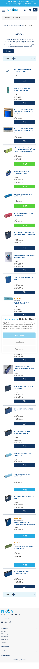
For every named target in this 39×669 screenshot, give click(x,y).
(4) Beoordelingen (18, 520)
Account (4, 628)
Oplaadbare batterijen (17, 25)
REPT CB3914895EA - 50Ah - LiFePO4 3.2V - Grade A (22, 432)
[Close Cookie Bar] (35, 318)
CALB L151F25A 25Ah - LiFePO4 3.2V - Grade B (23, 387)
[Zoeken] (34, 17)
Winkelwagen (5, 634)
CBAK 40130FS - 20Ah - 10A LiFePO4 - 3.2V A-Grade (22, 303)
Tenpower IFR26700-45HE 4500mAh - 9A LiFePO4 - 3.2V (24, 547)
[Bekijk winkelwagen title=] (35, 9)
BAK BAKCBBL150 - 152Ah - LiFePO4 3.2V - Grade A (22, 573)
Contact (3, 642)
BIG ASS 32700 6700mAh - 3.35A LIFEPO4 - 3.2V (23, 214)
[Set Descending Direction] (15, 58)
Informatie (5, 646)
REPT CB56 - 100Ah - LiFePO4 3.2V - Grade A (24, 497)
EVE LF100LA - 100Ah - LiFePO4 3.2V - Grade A (23, 410)
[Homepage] (12, 9)
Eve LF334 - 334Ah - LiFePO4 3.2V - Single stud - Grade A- (24, 256)
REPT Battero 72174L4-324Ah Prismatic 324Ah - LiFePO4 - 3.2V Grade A (24, 234)
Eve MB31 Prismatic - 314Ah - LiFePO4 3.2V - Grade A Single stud (24, 523)
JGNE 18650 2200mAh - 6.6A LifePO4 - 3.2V (22, 475)
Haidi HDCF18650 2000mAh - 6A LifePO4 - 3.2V (23, 195)
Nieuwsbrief (5, 655)
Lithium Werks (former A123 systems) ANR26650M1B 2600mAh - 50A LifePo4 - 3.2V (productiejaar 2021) (24, 149)
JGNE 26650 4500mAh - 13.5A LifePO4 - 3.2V (22, 454)
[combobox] (17, 17)
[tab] (19, 617)
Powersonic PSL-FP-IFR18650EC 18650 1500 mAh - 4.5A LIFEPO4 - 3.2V (23, 130)
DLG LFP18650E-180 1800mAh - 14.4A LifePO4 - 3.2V (23, 70)
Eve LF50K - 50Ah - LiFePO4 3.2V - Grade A (24, 278)
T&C (3, 651)
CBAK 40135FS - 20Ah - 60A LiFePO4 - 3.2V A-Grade (22, 89)
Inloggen (3, 631)
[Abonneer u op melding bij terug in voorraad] (24, 81)
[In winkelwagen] (24, 164)
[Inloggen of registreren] (24, 10)
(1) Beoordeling (17, 300)
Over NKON (4, 639)
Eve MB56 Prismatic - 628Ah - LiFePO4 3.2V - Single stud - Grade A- (24, 368)
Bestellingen (5, 636)
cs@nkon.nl (7, 622)
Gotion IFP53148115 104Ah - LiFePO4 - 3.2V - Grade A (22, 172)
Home (6, 25)
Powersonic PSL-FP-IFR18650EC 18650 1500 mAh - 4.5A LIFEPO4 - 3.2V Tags (23, 111)
